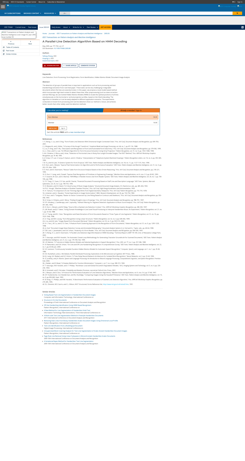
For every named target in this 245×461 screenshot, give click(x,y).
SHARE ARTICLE (70, 65)
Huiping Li (46, 58)
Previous (11, 44)
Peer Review (91, 27)
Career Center (31, 2)
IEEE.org (6, 2)
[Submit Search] (237, 13)
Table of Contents (12, 47)
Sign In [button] (239, 2)
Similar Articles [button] (11, 54)
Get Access (106, 27)
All (64, 13)
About (65, 27)
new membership (77, 132)
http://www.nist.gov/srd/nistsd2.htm (116, 284)
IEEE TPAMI (8, 27)
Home (44, 33)
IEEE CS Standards (17, 2)
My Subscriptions (12, 13)
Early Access (56, 27)
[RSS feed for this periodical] (242, 27)
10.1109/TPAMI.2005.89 (62, 48)
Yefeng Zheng (47, 56)
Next (30, 44)
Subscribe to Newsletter (56, 2)
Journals (52, 33)
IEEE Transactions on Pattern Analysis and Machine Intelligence (79, 33)
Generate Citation (88, 65)
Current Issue (20, 27)
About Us (41, 2)
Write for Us (77, 27)
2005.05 (107, 33)
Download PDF (53, 65)
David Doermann (48, 61)
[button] (233, 2)
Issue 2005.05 (44, 27)
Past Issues (32, 27)
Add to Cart (53, 128)
